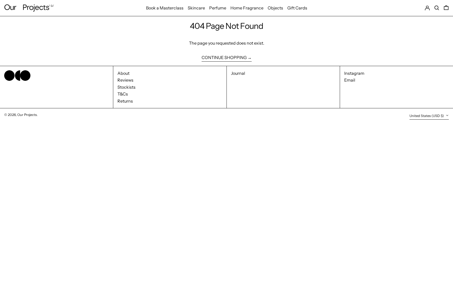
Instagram (354, 73)
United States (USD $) (427, 116)
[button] (436, 8)
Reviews (125, 80)
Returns (125, 101)
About (123, 73)
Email (349, 80)
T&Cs (122, 94)
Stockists (126, 87)
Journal (238, 73)
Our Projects (27, 115)
